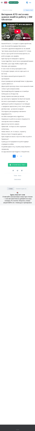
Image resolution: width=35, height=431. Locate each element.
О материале (17, 179)
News (19, 175)
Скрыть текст (29, 10)
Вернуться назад (7, 10)
